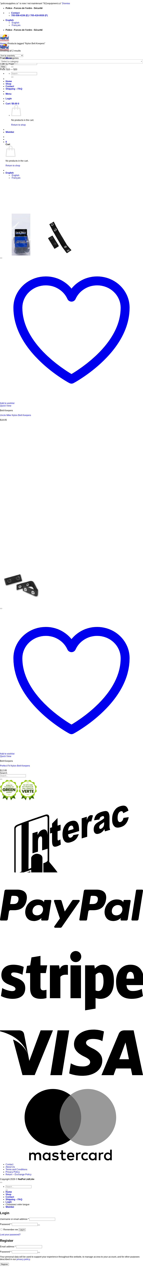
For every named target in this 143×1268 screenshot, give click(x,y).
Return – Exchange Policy (18, 1174)
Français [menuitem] (15, 25)
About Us (10, 1167)
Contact (10, 86)
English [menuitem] (15, 22)
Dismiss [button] (66, 3)
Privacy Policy (13, 1172)
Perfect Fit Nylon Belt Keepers (15, 766)
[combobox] (71, 61)
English (10, 20)
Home (9, 81)
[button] (8, 94)
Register (4, 1264)
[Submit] (12, 66)
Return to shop (18, 125)
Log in (22, 1230)
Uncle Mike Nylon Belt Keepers (15, 415)
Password (5, 1224)
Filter (3, 67)
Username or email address (14, 1219)
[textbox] (71, 61)
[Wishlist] (1, 608)
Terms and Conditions (16, 1169)
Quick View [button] (5, 406)
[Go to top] (1, 1182)
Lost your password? (10, 1234)
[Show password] (39, 1252)
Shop (8, 84)
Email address (8, 1246)
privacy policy (23, 1259)
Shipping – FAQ (14, 89)
